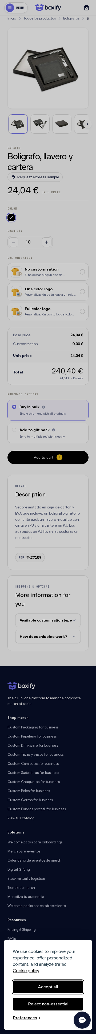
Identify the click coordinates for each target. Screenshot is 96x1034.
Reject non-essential (48, 1003)
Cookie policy (26, 971)
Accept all (48, 986)
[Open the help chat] (82, 1020)
